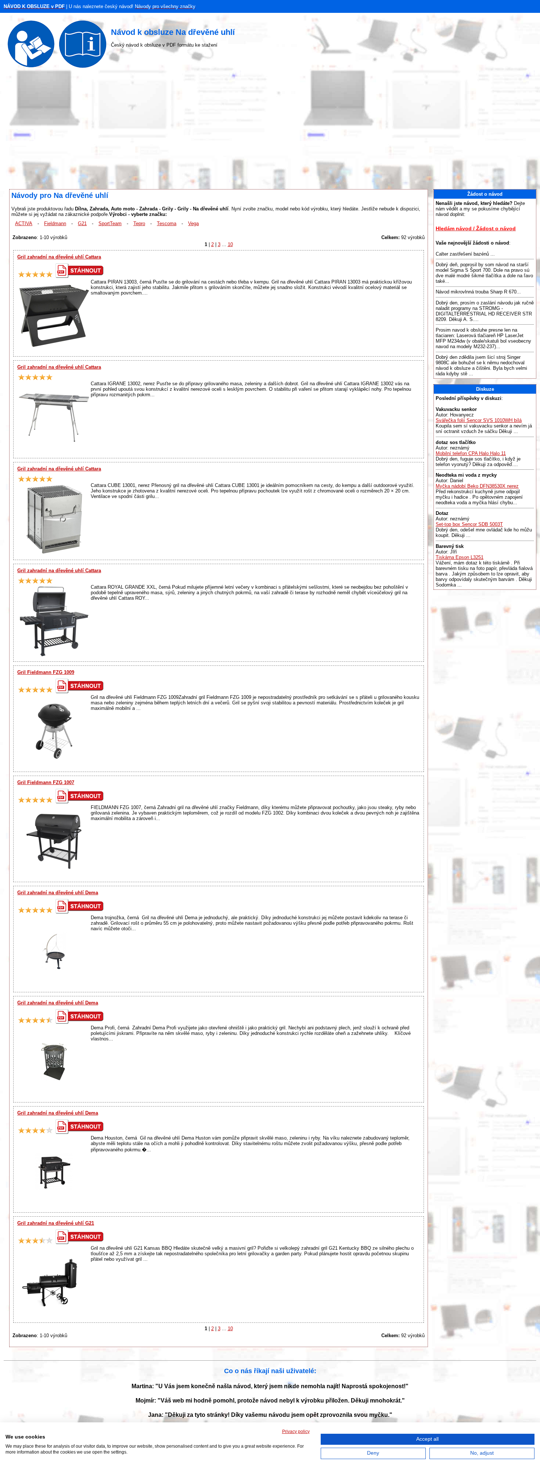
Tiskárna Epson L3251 (459, 557)
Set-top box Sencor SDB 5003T (469, 524)
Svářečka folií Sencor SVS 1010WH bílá (479, 420)
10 (230, 244)
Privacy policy (296, 1431)
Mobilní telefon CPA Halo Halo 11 (471, 453)
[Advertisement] (270, 130)
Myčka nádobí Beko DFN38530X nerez (477, 486)
